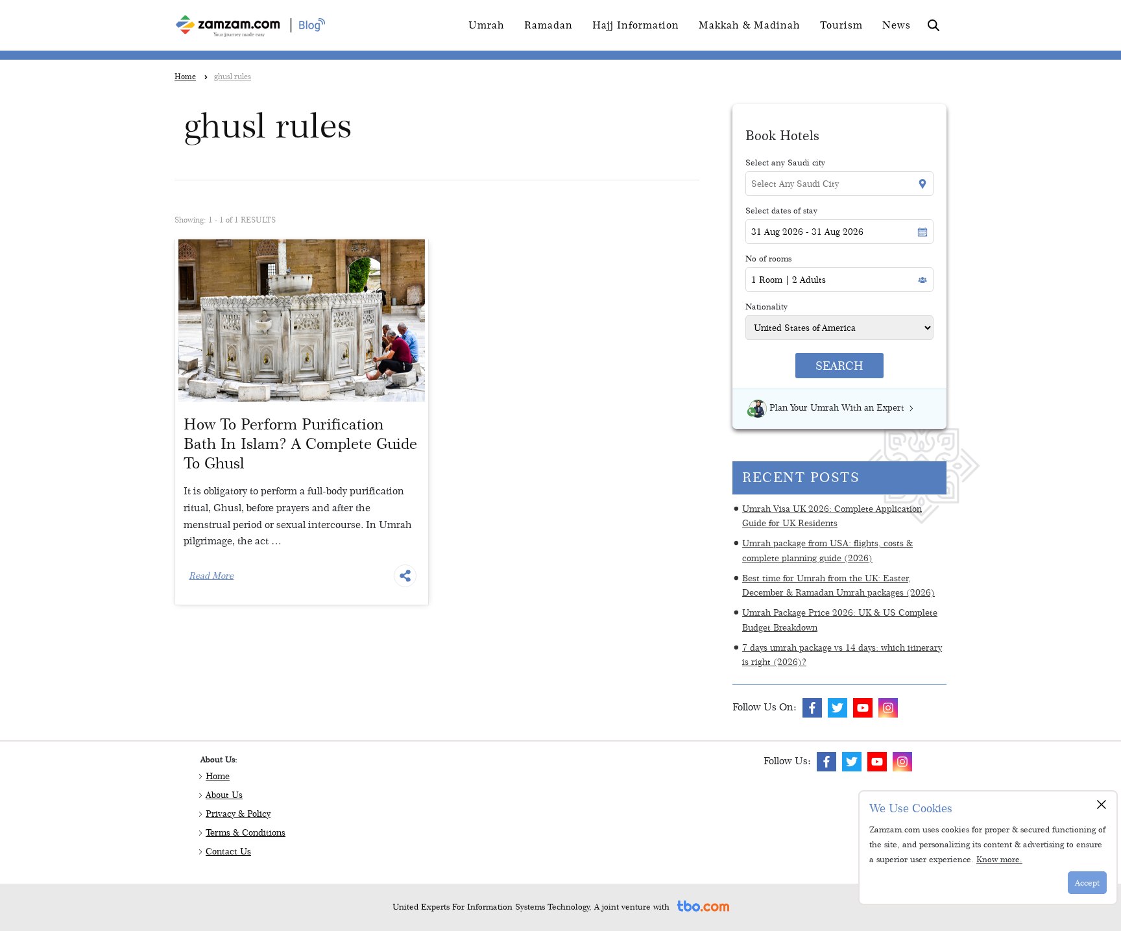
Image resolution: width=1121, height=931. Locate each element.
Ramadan (548, 25)
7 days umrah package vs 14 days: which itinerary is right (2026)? (842, 655)
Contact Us (228, 851)
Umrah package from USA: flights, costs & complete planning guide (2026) (827, 550)
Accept (1087, 882)
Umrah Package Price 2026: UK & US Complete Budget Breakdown (839, 620)
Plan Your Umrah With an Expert (836, 407)
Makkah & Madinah (750, 25)
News (896, 25)
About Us (224, 795)
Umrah (486, 25)
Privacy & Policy (238, 813)
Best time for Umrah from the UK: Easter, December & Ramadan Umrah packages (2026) (838, 585)
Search (839, 365)
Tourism (841, 25)
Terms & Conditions (245, 832)
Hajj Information (635, 25)
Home (218, 776)
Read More (211, 575)
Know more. (999, 859)
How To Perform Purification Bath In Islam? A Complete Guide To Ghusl (300, 443)
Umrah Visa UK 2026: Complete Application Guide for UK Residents (832, 516)
